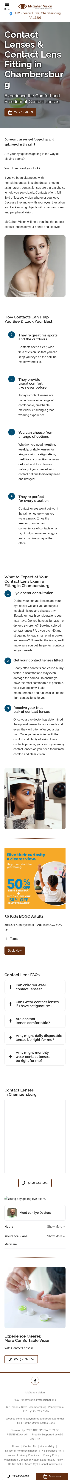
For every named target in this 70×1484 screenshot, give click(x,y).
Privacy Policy (51, 1455)
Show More (54, 1226)
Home (15, 1446)
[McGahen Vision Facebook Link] (35, 1381)
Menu (7, 9)
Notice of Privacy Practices (23, 1455)
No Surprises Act (51, 1450)
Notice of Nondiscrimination (21, 1450)
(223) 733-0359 (39, 1411)
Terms (14, 938)
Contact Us (29, 1446)
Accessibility (47, 1446)
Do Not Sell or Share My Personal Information (35, 1463)
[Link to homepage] (35, 6)
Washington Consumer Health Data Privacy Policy (33, 1459)
